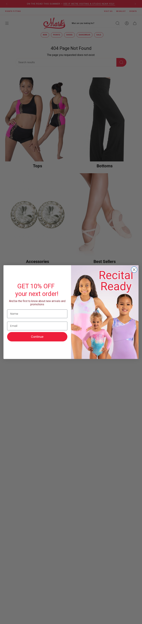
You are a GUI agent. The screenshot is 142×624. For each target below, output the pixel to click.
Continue (37, 336)
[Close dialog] (134, 270)
